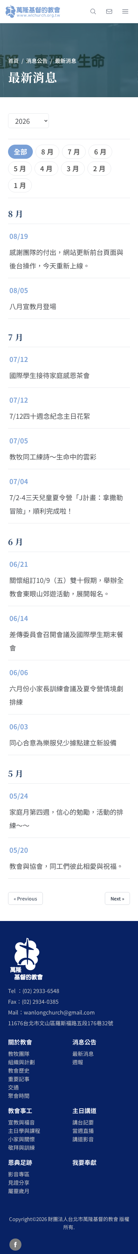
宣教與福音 (21, 1122)
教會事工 (20, 1110)
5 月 (20, 168)
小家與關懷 (21, 1139)
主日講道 (84, 1110)
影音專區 (18, 1174)
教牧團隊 (18, 1053)
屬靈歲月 (18, 1191)
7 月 (74, 151)
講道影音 (83, 1139)
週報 (77, 1062)
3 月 (73, 168)
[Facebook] (15, 1245)
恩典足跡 (20, 1162)
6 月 (100, 151)
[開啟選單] (125, 11)
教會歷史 (18, 1070)
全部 (20, 151)
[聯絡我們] (109, 11)
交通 (13, 1087)
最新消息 (83, 1053)
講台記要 (83, 1122)
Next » (117, 898)
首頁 (13, 61)
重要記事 (18, 1079)
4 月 (46, 168)
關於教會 (20, 1041)
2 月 (99, 168)
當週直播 (83, 1131)
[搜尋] (93, 11)
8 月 (47, 151)
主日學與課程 (24, 1131)
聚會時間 (18, 1096)
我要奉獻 (84, 1162)
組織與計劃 (21, 1062)
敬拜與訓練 (21, 1147)
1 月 (20, 185)
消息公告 (84, 1041)
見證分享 (18, 1182)
